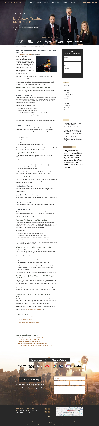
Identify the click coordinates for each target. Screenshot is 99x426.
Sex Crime (66, 107)
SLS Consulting (57, 424)
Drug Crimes (67, 96)
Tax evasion (18, 128)
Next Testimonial (75, 147)
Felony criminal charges (23, 163)
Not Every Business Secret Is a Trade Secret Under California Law (27, 316)
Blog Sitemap (63, 424)
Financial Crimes (24, 46)
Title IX (65, 109)
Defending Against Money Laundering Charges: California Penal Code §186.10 (29, 322)
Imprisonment (21, 166)
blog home (17, 46)
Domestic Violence (68, 94)
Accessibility (47, 417)
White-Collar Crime (68, 114)
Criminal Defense (68, 85)
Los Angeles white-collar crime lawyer (33, 309)
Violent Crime (67, 112)
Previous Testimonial (73, 147)
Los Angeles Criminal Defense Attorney (24, 54)
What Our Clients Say (67, 146)
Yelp (49, 409)
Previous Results (55, 2)
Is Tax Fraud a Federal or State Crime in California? (25, 319)
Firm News (66, 103)
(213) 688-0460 (90, 2)
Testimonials (64, 2)
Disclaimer (72, 424)
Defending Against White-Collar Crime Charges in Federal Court (32, 343)
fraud (30, 198)
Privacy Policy (68, 424)
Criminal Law (67, 88)
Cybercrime (67, 90)
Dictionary (66, 92)
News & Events (67, 105)
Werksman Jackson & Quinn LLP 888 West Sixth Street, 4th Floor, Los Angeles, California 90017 (69, 411)
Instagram (45, 412)
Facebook (45, 409)
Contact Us (72, 2)
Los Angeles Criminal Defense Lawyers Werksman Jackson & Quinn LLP (11, 2)
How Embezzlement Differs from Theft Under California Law (26, 318)
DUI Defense (67, 99)
